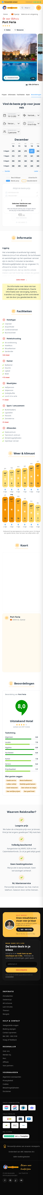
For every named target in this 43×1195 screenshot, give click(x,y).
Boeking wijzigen (9, 1029)
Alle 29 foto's (32, 84)
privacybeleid (10, 976)
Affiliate (6, 1062)
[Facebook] (5, 1180)
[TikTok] (16, 1180)
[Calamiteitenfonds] (23, 1107)
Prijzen (4, 95)
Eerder (6, 171)
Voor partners (8, 1065)
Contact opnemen (9, 1032)
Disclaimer (7, 1091)
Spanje (16, 14)
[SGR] (15, 1107)
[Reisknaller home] (10, 8)
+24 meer (6, 355)
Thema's (6, 1010)
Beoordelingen (36, 95)
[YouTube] (21, 1180)
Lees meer (21, 279)
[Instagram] (10, 1180)
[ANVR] (6, 1107)
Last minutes (8, 1007)
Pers (4, 1058)
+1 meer (5, 400)
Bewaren (20, 30)
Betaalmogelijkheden (11, 1088)
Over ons (6, 1051)
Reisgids (6, 1014)
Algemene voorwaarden (12, 1077)
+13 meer (6, 377)
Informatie (11, 95)
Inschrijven (21, 970)
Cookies (6, 1084)
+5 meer (5, 422)
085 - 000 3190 (26, 929)
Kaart (28, 95)
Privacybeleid (8, 1080)
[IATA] (32, 1107)
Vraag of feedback (10, 1040)
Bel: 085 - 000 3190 (10, 1036)
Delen (8, 30)
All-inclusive (7, 1003)
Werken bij (7, 1055)
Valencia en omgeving (29, 14)
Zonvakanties (8, 996)
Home (5, 14)
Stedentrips (7, 999)
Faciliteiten (21, 95)
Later (37, 171)
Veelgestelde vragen (10, 1025)
